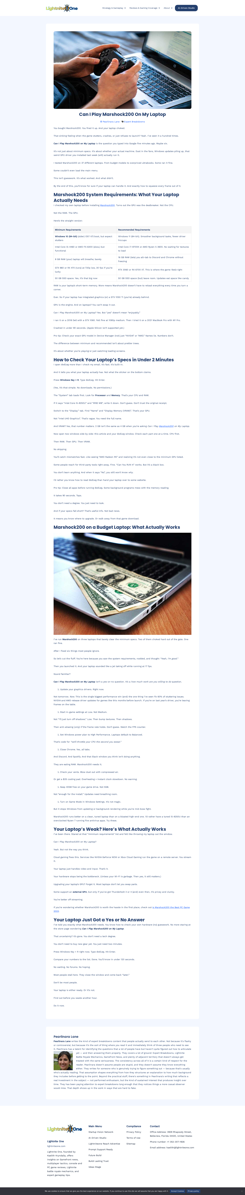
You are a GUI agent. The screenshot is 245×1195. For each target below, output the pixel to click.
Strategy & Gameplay (112, 8)
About (167, 8)
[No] (242, 1191)
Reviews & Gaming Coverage (143, 8)
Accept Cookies (177, 1191)
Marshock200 (107, 205)
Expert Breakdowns (134, 121)
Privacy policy (193, 1191)
